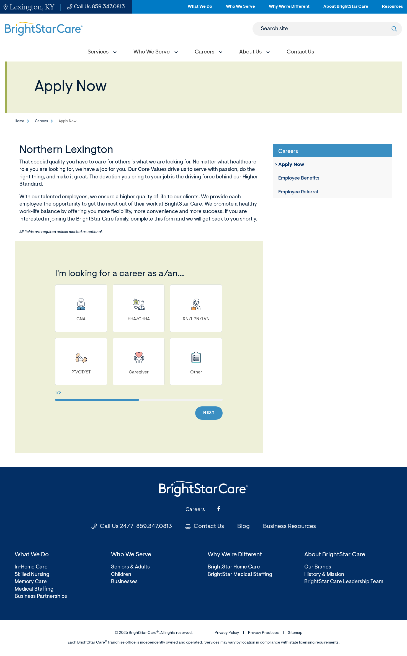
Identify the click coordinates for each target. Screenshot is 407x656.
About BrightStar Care (345, 9)
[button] (101, 53)
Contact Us (209, 527)
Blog (243, 527)
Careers (41, 121)
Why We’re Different (289, 9)
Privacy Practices (263, 633)
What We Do (200, 9)
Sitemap (295, 633)
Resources (392, 9)
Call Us (99, 7)
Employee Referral (298, 192)
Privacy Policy (227, 633)
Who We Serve (240, 9)
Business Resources (289, 527)
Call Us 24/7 (136, 527)
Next (209, 413)
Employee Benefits (298, 178)
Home (19, 121)
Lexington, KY (32, 6)
